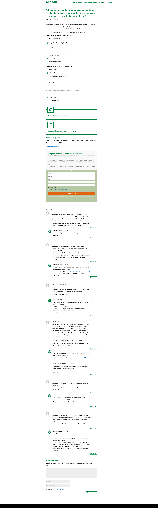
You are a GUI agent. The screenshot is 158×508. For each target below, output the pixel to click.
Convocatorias (77, 2)
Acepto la (58, 189)
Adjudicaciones (87, 2)
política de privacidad (61, 189)
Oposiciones (102, 2)
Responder (93, 227)
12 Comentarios (54, 19)
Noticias (110, 2)
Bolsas (95, 2)
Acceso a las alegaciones (52, 146)
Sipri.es (55, 230)
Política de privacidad (58, 489)
